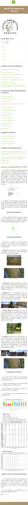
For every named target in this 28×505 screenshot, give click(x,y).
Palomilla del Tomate (6, 113)
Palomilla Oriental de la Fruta (8, 108)
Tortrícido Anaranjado (6, 125)
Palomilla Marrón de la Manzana (9, 110)
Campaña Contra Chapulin (7, 72)
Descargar (4, 494)
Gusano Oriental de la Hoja (7, 118)
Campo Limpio (5, 162)
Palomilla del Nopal (6, 101)
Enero (3, 46)
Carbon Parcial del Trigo (7, 123)
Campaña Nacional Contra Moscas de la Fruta (11, 74)
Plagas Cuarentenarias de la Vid (8, 98)
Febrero (4, 50)
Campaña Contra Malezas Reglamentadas (11, 77)
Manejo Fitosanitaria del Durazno (9, 136)
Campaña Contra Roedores (8, 82)
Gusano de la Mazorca (7, 115)
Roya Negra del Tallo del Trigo (8, 120)
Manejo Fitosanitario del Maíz (8, 141)
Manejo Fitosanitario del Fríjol (8, 143)
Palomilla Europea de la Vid (7, 96)
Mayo (3, 60)
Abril (3, 56)
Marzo (3, 53)
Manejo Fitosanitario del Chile (8, 138)
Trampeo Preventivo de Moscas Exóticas (10, 69)
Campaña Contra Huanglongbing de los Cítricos (12, 79)
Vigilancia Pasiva (5, 128)
